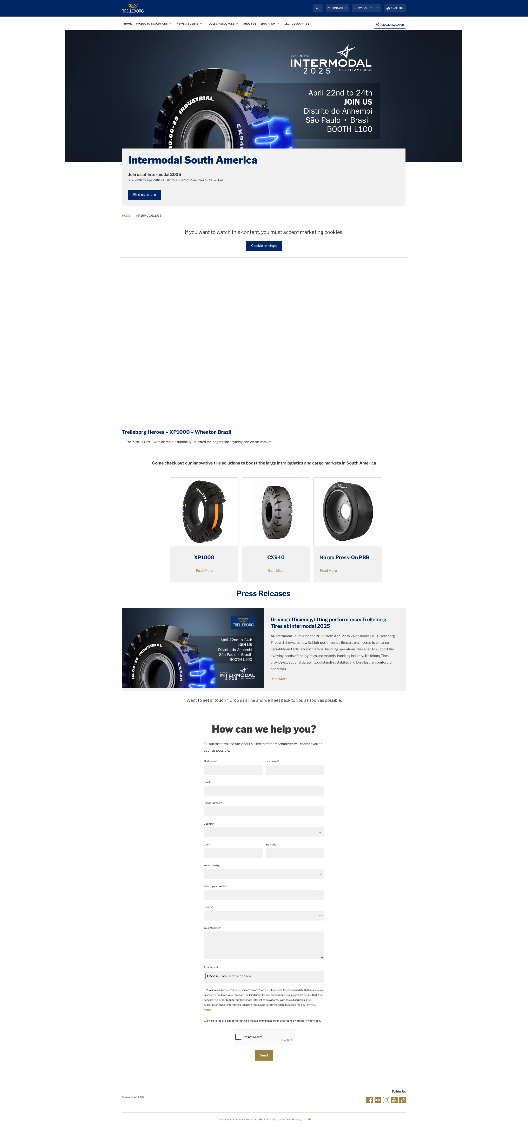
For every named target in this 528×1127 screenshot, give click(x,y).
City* (207, 844)
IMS (260, 1119)
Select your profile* (215, 886)
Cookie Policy (223, 1119)
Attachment (211, 967)
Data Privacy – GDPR (298, 1119)
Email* (207, 782)
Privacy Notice (244, 1119)
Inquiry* (208, 907)
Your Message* (212, 927)
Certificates (274, 1119)
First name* (210, 761)
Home (126, 215)
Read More (204, 571)
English (396, 8)
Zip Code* (271, 844)
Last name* (272, 761)
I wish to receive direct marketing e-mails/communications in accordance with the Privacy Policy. (264, 1020)
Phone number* (213, 802)
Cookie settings (264, 246)
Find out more (144, 195)
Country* (209, 823)
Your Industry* (212, 865)
